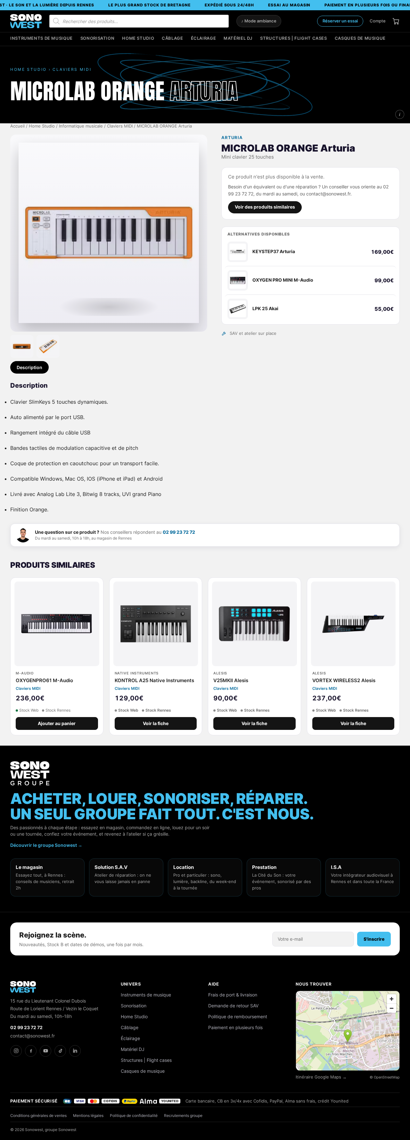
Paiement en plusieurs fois (235, 1027)
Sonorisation (97, 38)
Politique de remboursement (237, 1016)
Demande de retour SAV (233, 1005)
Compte (378, 20)
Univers (131, 984)
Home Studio (138, 38)
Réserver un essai (340, 20)
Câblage (172, 38)
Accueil (17, 126)
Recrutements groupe (183, 1115)
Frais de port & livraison (232, 994)
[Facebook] (31, 1051)
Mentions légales (88, 1115)
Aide (213, 984)
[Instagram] (16, 1051)
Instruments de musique (41, 38)
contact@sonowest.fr (32, 1035)
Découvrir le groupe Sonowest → (46, 845)
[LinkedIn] (75, 1051)
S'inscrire (374, 939)
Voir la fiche (155, 723)
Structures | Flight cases (293, 38)
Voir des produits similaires (265, 207)
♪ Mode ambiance (258, 21)
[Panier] (396, 21)
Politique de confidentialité (134, 1115)
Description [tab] (29, 367)
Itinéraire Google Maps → (321, 1077)
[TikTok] (60, 1051)
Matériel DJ (238, 38)
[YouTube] (45, 1051)
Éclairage (203, 38)
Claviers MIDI (120, 126)
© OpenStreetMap (385, 1077)
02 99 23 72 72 (179, 532)
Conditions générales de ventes (38, 1115)
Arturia (232, 137)
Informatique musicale (81, 126)
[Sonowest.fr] (26, 21)
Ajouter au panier (57, 723)
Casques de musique (360, 38)
